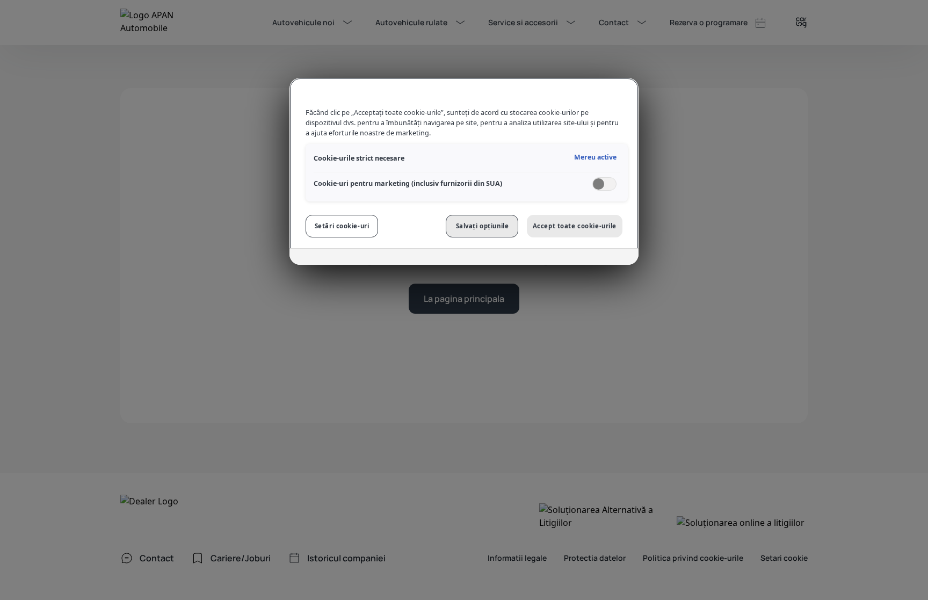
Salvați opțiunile (482, 226)
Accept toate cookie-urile (575, 226)
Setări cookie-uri (342, 226)
